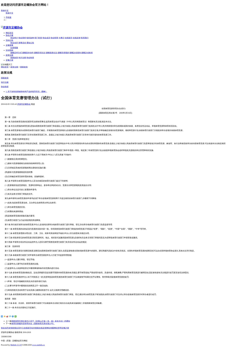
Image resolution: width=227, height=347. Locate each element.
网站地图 (50, 328)
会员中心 (20, 328)
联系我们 (84, 38)
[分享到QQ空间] (5, 316)
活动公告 (9, 40)
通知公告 (30, 43)
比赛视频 (14, 48)
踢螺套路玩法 (51, 53)
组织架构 (30, 38)
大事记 (61, 38)
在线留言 (68, 38)
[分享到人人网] (13, 316)
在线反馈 (76, 38)
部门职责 (38, 38)
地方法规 (22, 58)
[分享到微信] (16, 316)
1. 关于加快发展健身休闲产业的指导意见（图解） (26, 92)
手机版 (8, 17)
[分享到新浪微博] (7, 316)
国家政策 (14, 58)
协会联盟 (54, 38)
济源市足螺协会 (24, 104)
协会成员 (46, 38)
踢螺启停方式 (16, 53)
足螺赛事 (9, 45)
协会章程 (22, 38)
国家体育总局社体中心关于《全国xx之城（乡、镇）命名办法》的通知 (40, 321)
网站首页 (9, 33)
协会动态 (14, 43)
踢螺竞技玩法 (39, 53)
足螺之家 (9, 60)
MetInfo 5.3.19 (16, 345)
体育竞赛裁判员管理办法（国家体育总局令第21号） (33, 324)
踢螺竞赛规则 (63, 53)
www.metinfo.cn (38, 345)
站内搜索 (35, 328)
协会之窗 (9, 35)
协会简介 (14, 38)
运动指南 (9, 50)
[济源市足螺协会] (12, 27)
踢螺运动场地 (75, 53)
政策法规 (9, 55)
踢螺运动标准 (87, 53)
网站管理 (57, 328)
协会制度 (30, 58)
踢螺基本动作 (28, 53)
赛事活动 (22, 43)
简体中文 (5, 11)
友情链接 (12, 328)
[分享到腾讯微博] (10, 316)
